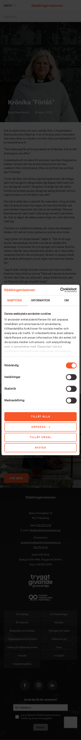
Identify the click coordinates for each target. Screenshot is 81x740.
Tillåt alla (40, 416)
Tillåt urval (40, 437)
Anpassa (38, 427)
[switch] (71, 377)
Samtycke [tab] (14, 300)
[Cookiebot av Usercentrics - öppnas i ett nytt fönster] (60, 290)
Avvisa (40, 447)
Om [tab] (66, 300)
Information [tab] (40, 300)
